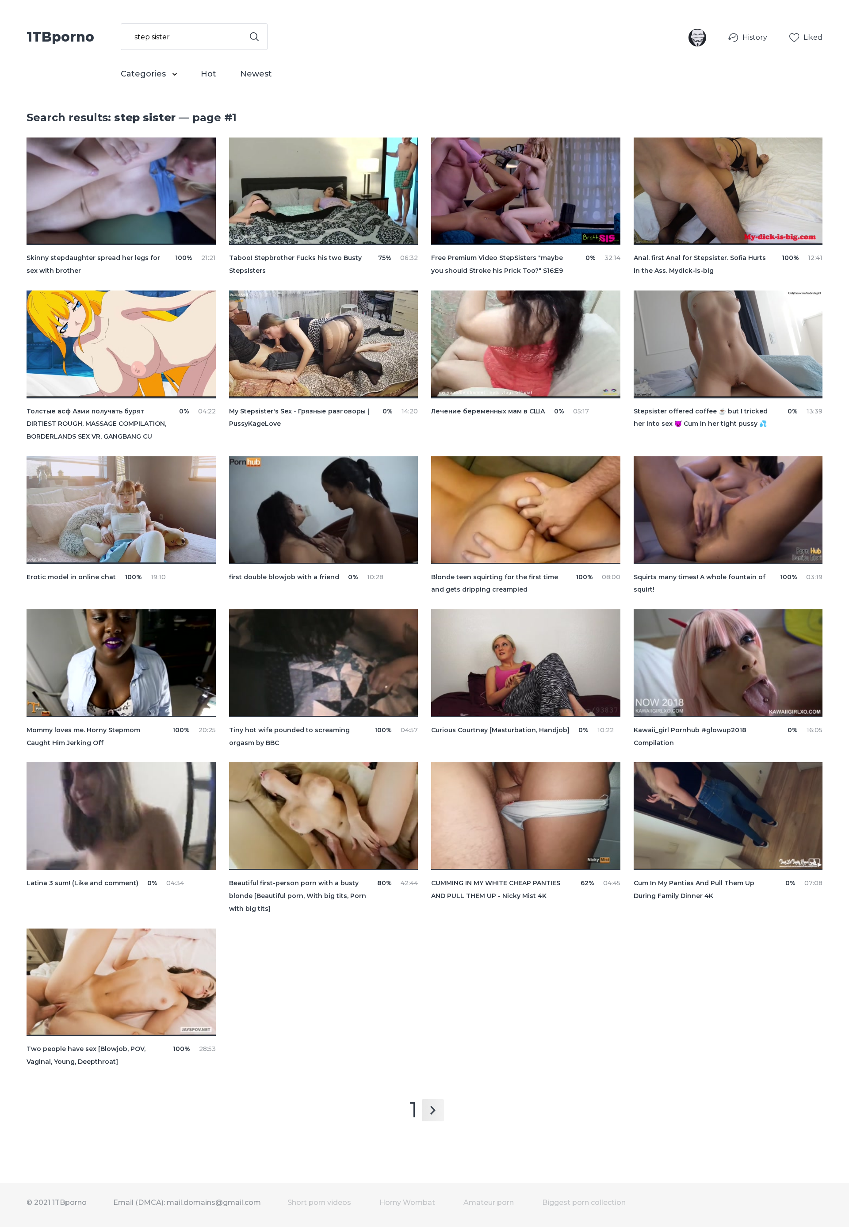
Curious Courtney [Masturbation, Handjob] (500, 730)
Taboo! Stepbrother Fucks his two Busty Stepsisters (295, 264)
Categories (144, 74)
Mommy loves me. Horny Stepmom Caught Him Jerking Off (83, 736)
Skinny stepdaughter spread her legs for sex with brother (93, 264)
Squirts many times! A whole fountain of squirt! (699, 583)
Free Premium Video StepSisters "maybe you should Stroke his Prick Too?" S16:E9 (497, 264)
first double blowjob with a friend (284, 577)
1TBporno (60, 36)
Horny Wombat (407, 1202)
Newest (256, 74)
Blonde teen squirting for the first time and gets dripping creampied (494, 583)
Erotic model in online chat (71, 577)
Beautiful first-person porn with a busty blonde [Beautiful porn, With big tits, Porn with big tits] (297, 896)
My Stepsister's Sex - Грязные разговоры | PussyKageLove (299, 417)
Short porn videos (319, 1202)
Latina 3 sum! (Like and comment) (82, 883)
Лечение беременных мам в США (488, 411)
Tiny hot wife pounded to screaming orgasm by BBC (289, 736)
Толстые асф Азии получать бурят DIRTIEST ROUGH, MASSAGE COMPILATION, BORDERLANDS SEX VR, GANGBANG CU (96, 424)
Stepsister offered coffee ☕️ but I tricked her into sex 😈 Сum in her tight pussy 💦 (701, 417)
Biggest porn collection (584, 1202)
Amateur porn (488, 1202)
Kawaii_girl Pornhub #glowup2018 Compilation (690, 736)
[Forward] (433, 1110)
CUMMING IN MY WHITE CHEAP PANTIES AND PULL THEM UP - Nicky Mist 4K (495, 889)
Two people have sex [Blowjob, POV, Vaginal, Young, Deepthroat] (86, 1055)
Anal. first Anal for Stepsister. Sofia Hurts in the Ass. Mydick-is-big (700, 264)
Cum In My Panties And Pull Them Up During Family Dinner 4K (694, 889)
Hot (208, 74)
